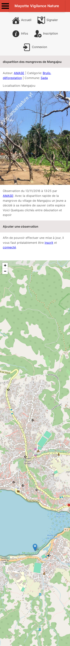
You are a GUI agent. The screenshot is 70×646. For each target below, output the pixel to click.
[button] (35, 547)
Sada (44, 78)
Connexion (39, 47)
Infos (24, 33)
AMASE (19, 73)
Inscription (50, 33)
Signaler (52, 20)
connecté (9, 247)
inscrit (49, 242)
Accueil (26, 20)
